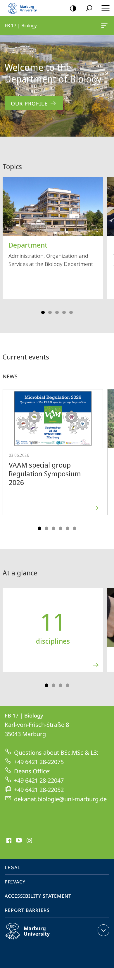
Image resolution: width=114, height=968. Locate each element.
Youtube (18, 841)
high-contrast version (73, 8)
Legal (12, 867)
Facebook (8, 841)
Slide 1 (43, 312)
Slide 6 (74, 528)
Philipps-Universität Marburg (39, 940)
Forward (106, 458)
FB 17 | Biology (105, 25)
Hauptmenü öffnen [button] (105, 8)
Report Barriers (27, 910)
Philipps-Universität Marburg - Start (25, 8)
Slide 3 (57, 312)
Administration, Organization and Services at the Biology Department (50, 253)
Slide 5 (71, 312)
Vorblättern (106, 243)
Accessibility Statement (38, 896)
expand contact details (103, 930)
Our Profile (29, 103)
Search (89, 8)
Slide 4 (64, 312)
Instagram (29, 841)
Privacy (15, 881)
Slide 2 (50, 312)
